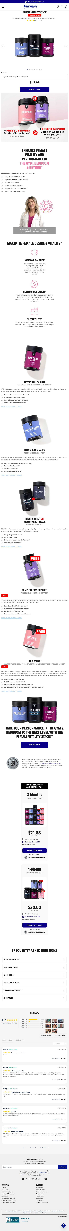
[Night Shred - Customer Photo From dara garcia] (61, 1021)
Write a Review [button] (62, 1035)
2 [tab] (29, 69)
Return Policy (40, 1196)
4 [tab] (32, 69)
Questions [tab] (18, 1040)
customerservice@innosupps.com (50, 763)
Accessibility (5, 1196)
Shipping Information (42, 1192)
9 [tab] (41, 69)
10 (45, 1147)
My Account (39, 1188)
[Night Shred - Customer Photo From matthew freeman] (48, 1026)
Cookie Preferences (42, 1202)
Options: (4, 73)
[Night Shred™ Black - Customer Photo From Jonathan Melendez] (54, 1026)
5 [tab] (34, 69)
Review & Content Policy (9, 1200)
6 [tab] (36, 69)
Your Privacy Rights (7, 1192)
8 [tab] (39, 69)
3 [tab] (31, 69)
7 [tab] (37, 69)
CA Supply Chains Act (8, 1198)
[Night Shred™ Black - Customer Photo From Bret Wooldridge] (54, 1031)
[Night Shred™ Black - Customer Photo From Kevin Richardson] (48, 1031)
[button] (62, 1058)
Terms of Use (23, 1174)
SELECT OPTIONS (34, 925)
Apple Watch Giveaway (8, 1202)
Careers (4, 1188)
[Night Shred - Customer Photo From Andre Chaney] (48, 1021)
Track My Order (40, 1190)
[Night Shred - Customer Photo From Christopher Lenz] (61, 1026)
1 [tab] (27, 69)
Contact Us (39, 1198)
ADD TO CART (34, 745)
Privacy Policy (42, 1172)
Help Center (39, 1200)
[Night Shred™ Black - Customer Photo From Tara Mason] (54, 1021)
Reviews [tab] (5, 1040)
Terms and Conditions (8, 1194)
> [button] (49, 1147)
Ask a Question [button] (47, 1035)
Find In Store (40, 1194)
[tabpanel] (34, 45)
